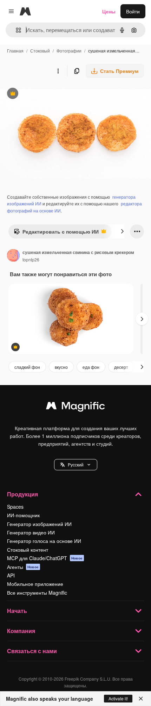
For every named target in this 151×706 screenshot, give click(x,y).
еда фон (91, 367)
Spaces (15, 506)
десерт (121, 367)
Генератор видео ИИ (31, 532)
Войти (133, 11)
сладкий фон (27, 367)
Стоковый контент (27, 549)
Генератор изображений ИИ (39, 523)
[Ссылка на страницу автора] (13, 256)
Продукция (22, 494)
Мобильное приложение (35, 583)
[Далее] (122, 231)
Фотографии (69, 51)
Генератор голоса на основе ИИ (44, 540)
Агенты (23, 566)
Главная (15, 51)
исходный (47, 94)
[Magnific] (75, 407)
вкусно (61, 367)
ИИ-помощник (23, 515)
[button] (75, 464)
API (11, 575)
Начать (17, 611)
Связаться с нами (32, 651)
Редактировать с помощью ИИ (56, 233)
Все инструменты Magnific (37, 592)
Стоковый (40, 51)
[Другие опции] (58, 71)
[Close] (141, 698)
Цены (109, 11)
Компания (21, 631)
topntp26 (30, 259)
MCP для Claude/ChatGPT (45, 558)
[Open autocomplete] (15, 30)
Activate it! (118, 698)
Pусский (76, 464)
